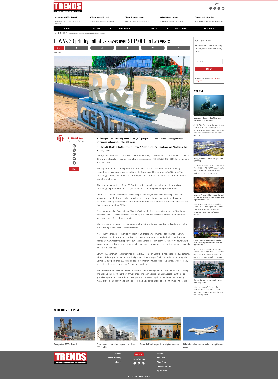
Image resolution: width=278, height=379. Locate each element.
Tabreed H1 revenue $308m (134, 17)
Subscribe (118, 353)
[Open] (210, 8)
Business (68, 28)
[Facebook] (214, 8)
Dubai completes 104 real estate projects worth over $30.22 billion (116, 345)
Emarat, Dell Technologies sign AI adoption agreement (159, 344)
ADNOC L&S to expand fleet (169, 17)
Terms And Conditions (164, 366)
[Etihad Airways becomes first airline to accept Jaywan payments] (203, 328)
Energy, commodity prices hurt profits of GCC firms (208, 159)
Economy (96, 28)
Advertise (160, 353)
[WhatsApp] (153, 47)
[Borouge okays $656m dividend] (74, 328)
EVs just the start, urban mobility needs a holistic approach (208, 281)
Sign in (216, 3)
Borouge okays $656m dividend (66, 17)
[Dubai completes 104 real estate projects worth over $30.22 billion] (117, 328)
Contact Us (138, 354)
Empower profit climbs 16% (204, 17)
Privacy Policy (198, 81)
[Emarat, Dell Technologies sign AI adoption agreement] (160, 328)
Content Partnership (114, 357)
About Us (118, 362)
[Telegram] (178, 47)
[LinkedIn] (127, 47)
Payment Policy (162, 370)
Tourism (153, 28)
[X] (102, 47)
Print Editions (210, 28)
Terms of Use (214, 78)
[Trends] (68, 7)
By (75, 138)
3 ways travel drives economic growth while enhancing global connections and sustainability (208, 242)
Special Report (181, 28)
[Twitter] (219, 8)
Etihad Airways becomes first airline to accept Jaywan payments (203, 345)
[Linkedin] (223, 8)
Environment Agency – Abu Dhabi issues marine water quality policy (208, 119)
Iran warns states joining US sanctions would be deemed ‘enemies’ (85, 33)
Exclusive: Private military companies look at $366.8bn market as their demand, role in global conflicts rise (209, 197)
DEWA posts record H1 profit (100, 17)
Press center (161, 357)
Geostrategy (124, 28)
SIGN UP (209, 69)
